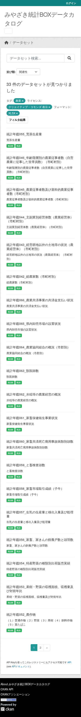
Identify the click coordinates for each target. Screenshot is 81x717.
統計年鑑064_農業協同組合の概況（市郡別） (38, 347)
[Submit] (69, 58)
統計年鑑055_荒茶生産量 (24, 134)
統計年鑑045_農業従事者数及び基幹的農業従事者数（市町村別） (39, 191)
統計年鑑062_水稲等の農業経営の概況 (33, 394)
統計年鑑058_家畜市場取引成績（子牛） (35, 488)
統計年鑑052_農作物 (21, 614)
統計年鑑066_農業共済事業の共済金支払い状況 (39, 300)
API (69, 662)
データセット (23, 42)
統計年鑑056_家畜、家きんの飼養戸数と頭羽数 (39, 539)
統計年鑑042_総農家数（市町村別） (32, 276)
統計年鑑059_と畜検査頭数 (25, 465)
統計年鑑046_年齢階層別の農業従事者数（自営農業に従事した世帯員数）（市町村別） (39, 159)
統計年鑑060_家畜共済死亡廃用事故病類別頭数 (39, 441)
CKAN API (7, 689)
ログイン (71, 3)
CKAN (7, 709)
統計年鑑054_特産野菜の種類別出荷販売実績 (38, 563)
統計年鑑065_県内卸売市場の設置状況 (33, 323)
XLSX (10, 145)
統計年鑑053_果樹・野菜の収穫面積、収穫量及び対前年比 (39, 588)
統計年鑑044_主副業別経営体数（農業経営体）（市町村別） (39, 219)
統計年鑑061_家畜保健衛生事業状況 (32, 418)
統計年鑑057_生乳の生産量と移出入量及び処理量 (39, 514)
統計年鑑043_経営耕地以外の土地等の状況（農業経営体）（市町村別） (39, 246)
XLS (18, 145)
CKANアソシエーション (15, 694)
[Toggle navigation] (9, 31)
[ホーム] (6, 42)
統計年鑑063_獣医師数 (22, 370)
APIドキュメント (21, 666)
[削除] (22, 100)
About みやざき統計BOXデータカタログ (25, 684)
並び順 (10, 72)
